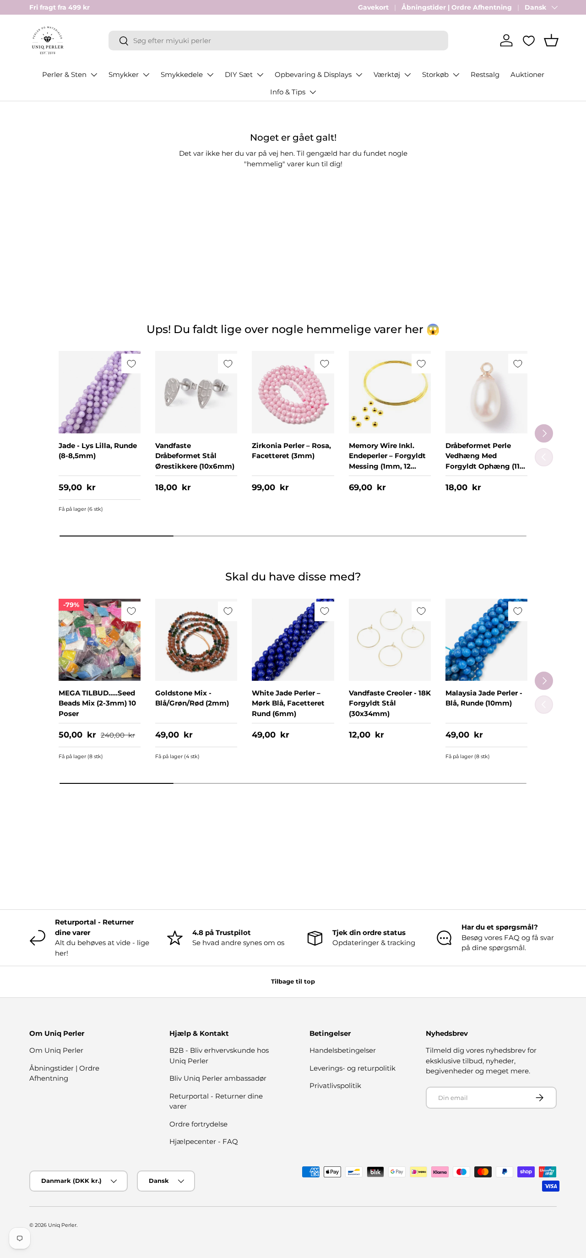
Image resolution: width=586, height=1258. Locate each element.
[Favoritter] (528, 41)
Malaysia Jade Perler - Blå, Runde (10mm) (483, 698)
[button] (551, 40)
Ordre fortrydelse (198, 1124)
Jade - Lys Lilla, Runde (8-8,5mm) (98, 450)
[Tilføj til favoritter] (131, 363)
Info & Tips (287, 92)
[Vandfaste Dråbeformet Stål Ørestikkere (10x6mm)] (196, 392)
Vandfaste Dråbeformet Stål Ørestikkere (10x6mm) (194, 455)
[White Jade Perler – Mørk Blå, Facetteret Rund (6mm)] (293, 640)
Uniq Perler (62, 1225)
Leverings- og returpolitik (352, 1068)
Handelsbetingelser (342, 1050)
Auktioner (527, 74)
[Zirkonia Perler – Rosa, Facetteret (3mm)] (293, 392)
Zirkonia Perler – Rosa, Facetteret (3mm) (291, 450)
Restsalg (485, 74)
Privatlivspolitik (335, 1085)
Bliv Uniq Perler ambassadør (217, 1078)
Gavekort (373, 7)
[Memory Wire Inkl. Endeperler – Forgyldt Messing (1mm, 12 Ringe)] (390, 392)
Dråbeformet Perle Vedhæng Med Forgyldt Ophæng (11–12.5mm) (484, 461)
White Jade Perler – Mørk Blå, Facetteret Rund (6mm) (288, 703)
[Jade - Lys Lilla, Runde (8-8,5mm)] (100, 392)
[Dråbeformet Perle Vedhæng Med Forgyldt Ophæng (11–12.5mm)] (486, 392)
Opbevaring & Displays (313, 74)
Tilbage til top (293, 981)
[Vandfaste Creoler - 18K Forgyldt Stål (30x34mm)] (390, 640)
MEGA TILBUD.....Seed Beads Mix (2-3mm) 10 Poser (97, 703)
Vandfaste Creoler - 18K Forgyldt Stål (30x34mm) (390, 703)
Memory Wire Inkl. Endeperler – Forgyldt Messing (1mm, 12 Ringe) (387, 461)
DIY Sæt (239, 74)
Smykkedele (182, 74)
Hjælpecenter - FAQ (203, 1141)
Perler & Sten (64, 74)
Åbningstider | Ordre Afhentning (457, 7)
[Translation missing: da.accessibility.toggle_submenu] (93, 74)
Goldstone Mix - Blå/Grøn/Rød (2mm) (192, 698)
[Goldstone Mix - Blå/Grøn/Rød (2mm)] (196, 640)
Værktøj (387, 74)
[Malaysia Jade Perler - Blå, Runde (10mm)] (486, 640)
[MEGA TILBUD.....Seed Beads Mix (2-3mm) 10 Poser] (100, 640)
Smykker (124, 74)
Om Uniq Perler (56, 1050)
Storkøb (435, 74)
